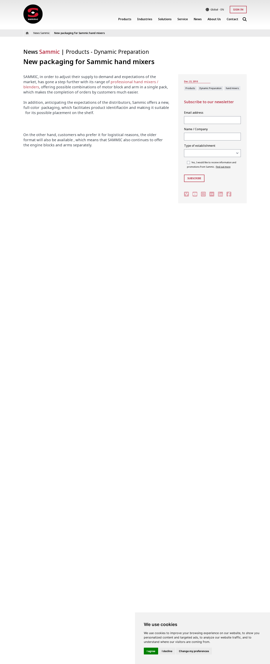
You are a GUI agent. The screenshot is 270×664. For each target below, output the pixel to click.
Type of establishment (199, 146)
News (41, 51)
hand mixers (232, 88)
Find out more (223, 166)
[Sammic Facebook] (228, 194)
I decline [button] (167, 651)
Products (78, 51)
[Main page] (33, 14)
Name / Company (196, 129)
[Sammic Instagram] (203, 194)
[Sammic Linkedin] (220, 194)
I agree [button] (151, 651)
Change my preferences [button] (194, 651)
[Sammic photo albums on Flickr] (211, 194)
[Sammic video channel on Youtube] (194, 194)
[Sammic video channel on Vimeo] (186, 194)
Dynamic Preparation (121, 51)
